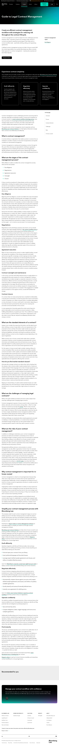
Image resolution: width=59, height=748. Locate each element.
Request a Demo (6, 57)
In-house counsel (49, 133)
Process (47, 119)
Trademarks (38, 742)
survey (21, 406)
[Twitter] (29, 736)
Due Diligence (48, 42)
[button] (7, 699)
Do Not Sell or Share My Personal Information (21, 742)
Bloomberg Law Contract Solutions (48, 74)
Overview (48, 115)
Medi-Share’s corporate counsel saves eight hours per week (21, 564)
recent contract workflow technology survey (23, 119)
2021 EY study (20, 461)
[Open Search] (57, 4)
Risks (47, 130)
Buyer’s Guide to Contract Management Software (21, 523)
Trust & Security (4, 742)
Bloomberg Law (4, 4)
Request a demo (6, 657)
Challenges (48, 126)
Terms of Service (32, 742)
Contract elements (49, 123)
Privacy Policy (10, 742)
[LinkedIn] (2, 736)
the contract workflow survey (30, 229)
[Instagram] (56, 736)
